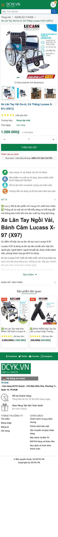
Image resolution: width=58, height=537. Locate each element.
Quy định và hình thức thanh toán (40, 447)
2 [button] (21, 77)
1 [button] (18, 77)
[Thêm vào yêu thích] (55, 104)
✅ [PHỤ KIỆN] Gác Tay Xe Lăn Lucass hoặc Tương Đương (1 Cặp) (43, 330)
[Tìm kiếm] (54, 11)
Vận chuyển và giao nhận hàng (42, 432)
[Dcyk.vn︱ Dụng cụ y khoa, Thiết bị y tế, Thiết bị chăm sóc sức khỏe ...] (13, 5)
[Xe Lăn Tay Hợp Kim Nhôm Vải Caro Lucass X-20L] (14, 310)
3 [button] (24, 77)
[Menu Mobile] (3, 4)
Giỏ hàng (5, 430)
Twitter (24, 356)
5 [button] (30, 77)
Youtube (35, 356)
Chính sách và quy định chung (41, 420)
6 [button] (33, 77)
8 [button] (40, 77)
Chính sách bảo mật (39, 426)
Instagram (47, 356)
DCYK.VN (35, 462)
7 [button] (37, 77)
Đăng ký (5, 426)
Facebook (12, 356)
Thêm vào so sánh (10, 154)
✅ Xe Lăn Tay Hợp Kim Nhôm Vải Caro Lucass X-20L (13, 330)
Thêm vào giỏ (29, 147)
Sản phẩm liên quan (29, 291)
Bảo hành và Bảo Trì (39, 437)
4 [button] (27, 77)
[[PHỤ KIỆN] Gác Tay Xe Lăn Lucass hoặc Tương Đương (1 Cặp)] (43, 310)
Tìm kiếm (5, 418)
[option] (29, 52)
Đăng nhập (6, 422)
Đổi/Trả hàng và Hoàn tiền (42, 441)
